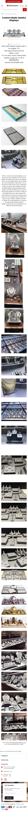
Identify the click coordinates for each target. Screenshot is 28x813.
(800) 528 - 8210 (7, 774)
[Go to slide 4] (12, 44)
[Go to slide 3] (11, 44)
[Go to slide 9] (19, 44)
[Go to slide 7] (16, 44)
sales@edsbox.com (8, 771)
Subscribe (9, 798)
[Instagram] (5, 779)
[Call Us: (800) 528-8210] (20, 6)
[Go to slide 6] (15, 44)
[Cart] (26, 6)
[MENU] (2, 5)
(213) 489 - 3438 (7, 776)
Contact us (8, 204)
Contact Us (13, 58)
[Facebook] (2, 779)
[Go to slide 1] (8, 44)
